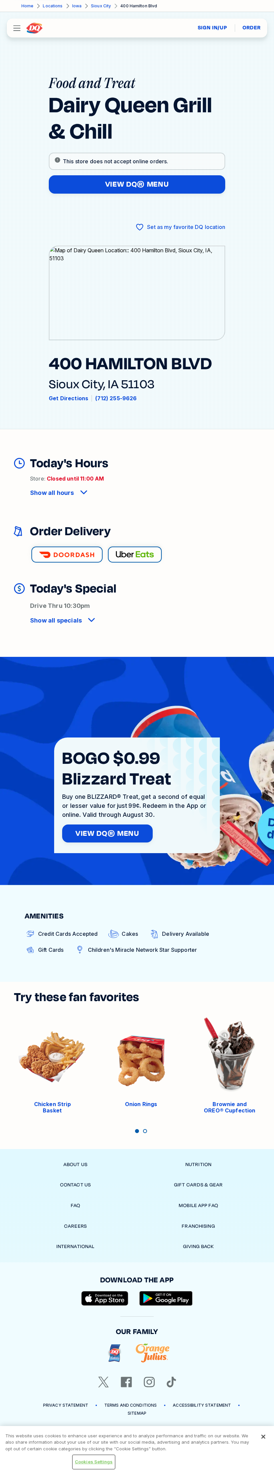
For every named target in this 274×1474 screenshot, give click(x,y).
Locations (52, 5)
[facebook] (126, 1382)
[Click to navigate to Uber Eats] (135, 554)
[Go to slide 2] (145, 1131)
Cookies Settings (94, 1461)
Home (27, 5)
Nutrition (198, 1164)
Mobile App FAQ (198, 1205)
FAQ (75, 1205)
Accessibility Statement (202, 1405)
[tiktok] (171, 1382)
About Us (75, 1164)
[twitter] (103, 1382)
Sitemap (137, 1413)
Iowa (77, 5)
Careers (75, 1226)
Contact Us (75, 1184)
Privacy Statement (65, 1405)
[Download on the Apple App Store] (105, 1298)
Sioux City (101, 5)
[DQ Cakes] (114, 1353)
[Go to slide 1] (137, 1131)
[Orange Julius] (152, 1353)
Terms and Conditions (130, 1405)
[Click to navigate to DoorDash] (67, 554)
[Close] (263, 1436)
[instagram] (149, 1382)
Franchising (198, 1226)
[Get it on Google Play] (166, 1298)
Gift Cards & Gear (198, 1184)
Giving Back (198, 1246)
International (75, 1246)
